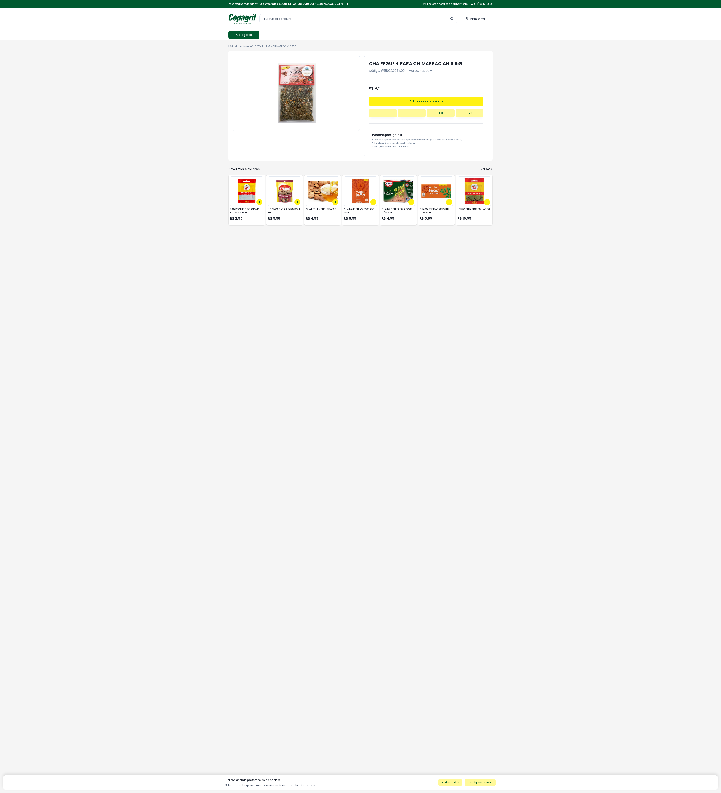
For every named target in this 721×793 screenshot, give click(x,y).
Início (231, 46)
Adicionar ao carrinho (426, 101)
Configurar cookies (480, 782)
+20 (469, 113)
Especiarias (242, 46)
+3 (383, 113)
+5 (411, 113)
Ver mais (487, 169)
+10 (441, 113)
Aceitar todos (450, 782)
